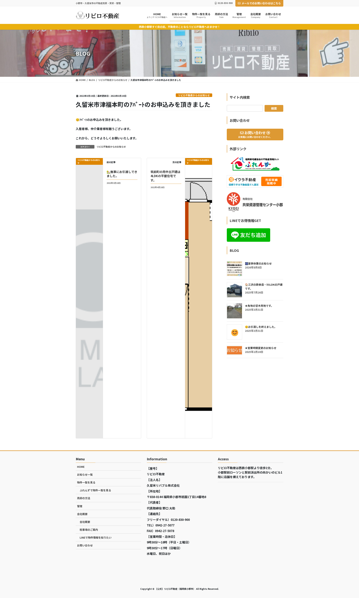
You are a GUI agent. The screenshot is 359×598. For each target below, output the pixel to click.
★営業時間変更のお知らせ (260, 348)
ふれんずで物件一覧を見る (95, 490)
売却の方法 (83, 498)
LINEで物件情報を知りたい (95, 537)
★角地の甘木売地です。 (259, 306)
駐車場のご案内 (89, 529)
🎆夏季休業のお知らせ (258, 263)
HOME (81, 467)
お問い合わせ (85, 545)
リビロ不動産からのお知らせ (194, 95)
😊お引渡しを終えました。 (261, 327)
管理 (79, 506)
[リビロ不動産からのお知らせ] (198, 298)
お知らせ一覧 (85, 474)
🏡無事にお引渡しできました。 (122, 173)
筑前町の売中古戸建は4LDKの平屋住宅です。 (165, 175)
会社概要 (82, 514)
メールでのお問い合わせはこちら (261, 3)
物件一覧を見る (86, 482)
